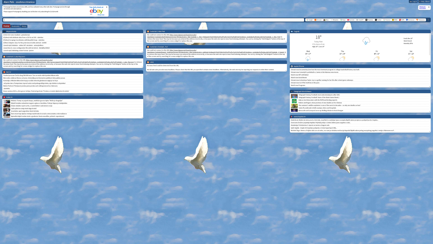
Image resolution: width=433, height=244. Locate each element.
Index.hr (9, 97)
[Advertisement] (44, 11)
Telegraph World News (302, 91)
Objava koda (11, 31)
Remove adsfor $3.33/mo (422, 7)
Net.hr (8, 72)
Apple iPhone (299, 66)
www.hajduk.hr (300, 116)
